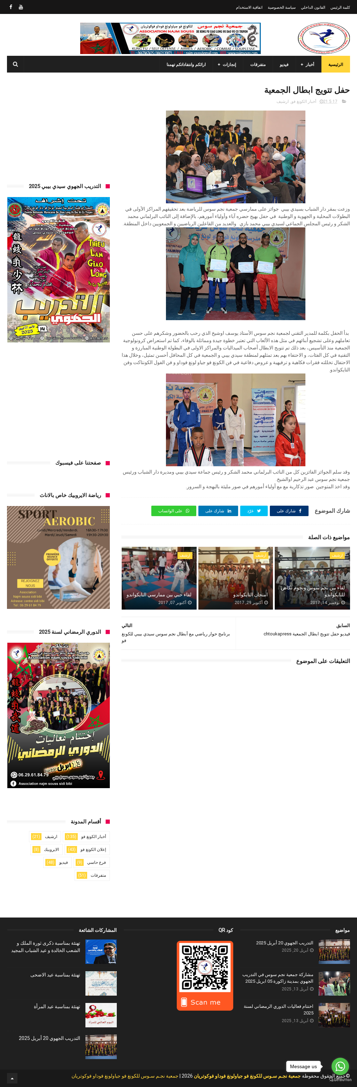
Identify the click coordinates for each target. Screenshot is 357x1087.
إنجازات (229, 64)
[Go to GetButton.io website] (340, 1080)
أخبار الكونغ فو (303, 101)
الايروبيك (51, 849)
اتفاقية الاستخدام (249, 7)
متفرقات (258, 64)
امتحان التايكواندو (250, 594)
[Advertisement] (58, 126)
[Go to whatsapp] (340, 1066)
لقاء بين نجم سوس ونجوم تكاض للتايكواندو (312, 591)
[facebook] (11, 7)
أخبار (310, 64)
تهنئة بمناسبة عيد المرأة (57, 1006)
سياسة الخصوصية (282, 7)
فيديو (284, 64)
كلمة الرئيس (340, 7)
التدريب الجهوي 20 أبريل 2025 (284, 942)
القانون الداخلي (313, 7)
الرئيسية (335, 64)
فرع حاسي (96, 862)
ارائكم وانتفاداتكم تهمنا (186, 64)
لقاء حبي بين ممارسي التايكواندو (159, 594)
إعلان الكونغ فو (93, 849)
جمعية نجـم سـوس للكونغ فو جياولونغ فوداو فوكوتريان (124, 1076)
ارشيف (282, 101)
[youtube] (20, 7)
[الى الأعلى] (12, 1078)
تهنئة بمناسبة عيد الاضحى (55, 974)
